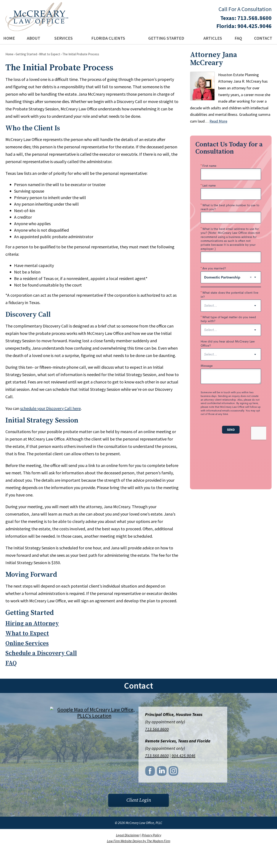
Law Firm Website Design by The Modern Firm (138, 841)
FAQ (238, 38)
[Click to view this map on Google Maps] (94, 715)
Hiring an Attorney (32, 623)
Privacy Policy (151, 835)
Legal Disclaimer (128, 835)
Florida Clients (108, 38)
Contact (263, 38)
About (33, 38)
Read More (218, 121)
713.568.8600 (254, 17)
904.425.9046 (254, 25)
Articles (212, 38)
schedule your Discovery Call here (50, 408)
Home (9, 38)
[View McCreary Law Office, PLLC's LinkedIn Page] (162, 772)
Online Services (27, 643)
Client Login (138, 800)
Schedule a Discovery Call (41, 653)
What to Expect (27, 633)
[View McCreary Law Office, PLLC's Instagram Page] (173, 772)
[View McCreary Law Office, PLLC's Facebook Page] (150, 772)
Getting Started (166, 38)
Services (63, 38)
